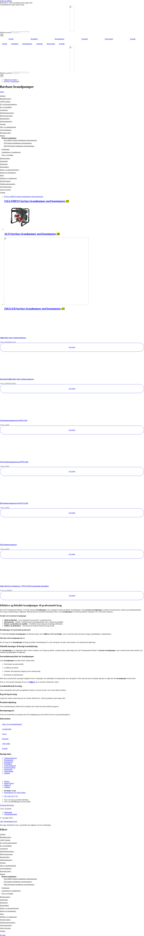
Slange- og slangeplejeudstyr (9, 170)
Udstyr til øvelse (5, 190)
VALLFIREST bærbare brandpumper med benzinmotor (20, 140)
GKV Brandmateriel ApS (8, 821)
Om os (4, 734)
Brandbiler (34, 39)
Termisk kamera (5, 181)
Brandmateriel (59, 39)
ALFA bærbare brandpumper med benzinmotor (18, 143)
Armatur (2, 96)
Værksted (84, 39)
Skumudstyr (4, 164)
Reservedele (109, 39)
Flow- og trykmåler (7, 155)
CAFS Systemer (5, 101)
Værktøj (2, 192)
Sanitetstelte (4, 161)
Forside (11, 39)
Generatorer (4, 110)
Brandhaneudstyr (5, 99)
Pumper (2, 135)
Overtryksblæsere (5, 130)
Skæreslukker (4, 167)
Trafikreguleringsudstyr (7, 184)
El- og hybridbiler (6, 107)
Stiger (2, 175)
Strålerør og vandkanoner (8, 178)
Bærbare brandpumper (9, 138)
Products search (5, 32)
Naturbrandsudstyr (6, 121)
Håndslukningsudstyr (7, 113)
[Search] (2, 35)
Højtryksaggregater (6, 116)
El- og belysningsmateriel (8, 104)
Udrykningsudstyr (6, 187)
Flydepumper (5, 149)
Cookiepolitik (6, 729)
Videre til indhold (6, 1)
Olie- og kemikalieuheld (8, 127)
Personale (5, 739)
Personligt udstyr (5, 133)
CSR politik (6, 744)
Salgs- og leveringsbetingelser (12, 724)
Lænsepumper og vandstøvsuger (11, 152)
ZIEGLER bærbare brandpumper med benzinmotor (19, 146)
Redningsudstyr (5, 158)
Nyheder (3, 124)
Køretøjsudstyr (5, 118)
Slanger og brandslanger (8, 172)
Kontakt (132, 39)
